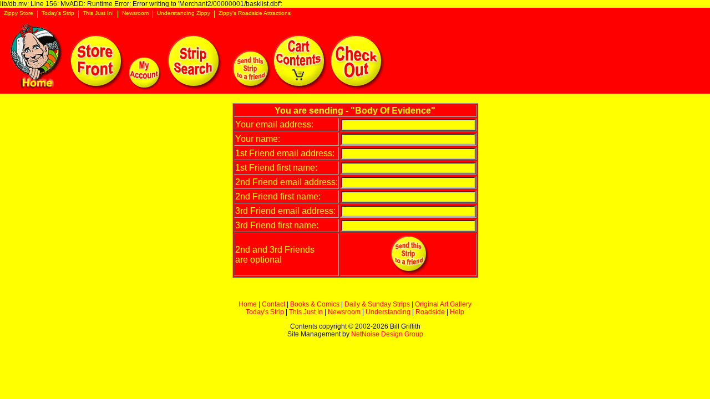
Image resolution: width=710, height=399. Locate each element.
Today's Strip (58, 13)
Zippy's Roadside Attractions (255, 13)
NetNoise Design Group (387, 334)
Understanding (388, 312)
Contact (273, 304)
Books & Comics (314, 304)
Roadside (430, 312)
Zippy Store (18, 13)
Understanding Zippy (183, 13)
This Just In (306, 312)
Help (457, 312)
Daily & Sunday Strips (377, 304)
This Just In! (98, 13)
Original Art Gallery (443, 304)
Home (248, 304)
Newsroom (135, 13)
